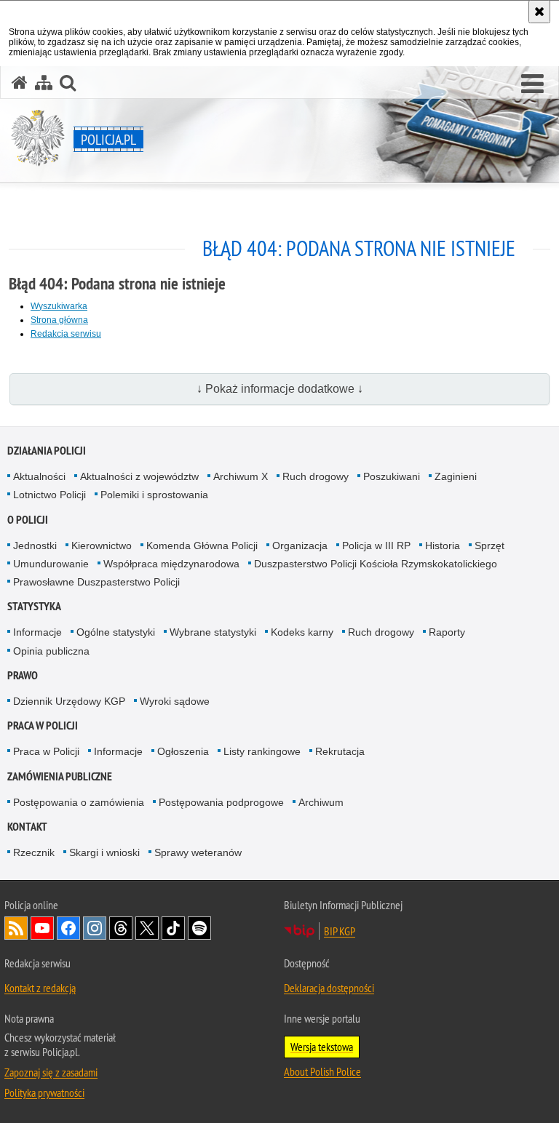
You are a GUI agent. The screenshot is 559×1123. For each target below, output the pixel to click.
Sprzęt (489, 545)
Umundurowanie (51, 564)
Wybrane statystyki (213, 632)
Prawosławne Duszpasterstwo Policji (96, 582)
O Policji (27, 519)
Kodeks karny (302, 632)
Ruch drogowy (315, 476)
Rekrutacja (340, 751)
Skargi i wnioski (104, 852)
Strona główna (59, 320)
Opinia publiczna (51, 651)
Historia (442, 545)
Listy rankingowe (262, 751)
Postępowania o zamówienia (78, 802)
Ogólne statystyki (115, 632)
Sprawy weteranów (198, 852)
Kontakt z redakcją (40, 987)
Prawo (22, 675)
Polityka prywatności (44, 1092)
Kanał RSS (16, 928)
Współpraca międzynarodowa (171, 564)
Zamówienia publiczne (59, 776)
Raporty (447, 632)
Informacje (37, 632)
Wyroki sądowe (175, 701)
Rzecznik (34, 852)
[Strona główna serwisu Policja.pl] (20, 82)
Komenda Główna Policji (202, 545)
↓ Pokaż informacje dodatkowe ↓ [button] (280, 389)
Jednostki (35, 545)
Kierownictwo (101, 545)
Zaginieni (456, 476)
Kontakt (27, 826)
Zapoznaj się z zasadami (51, 1072)
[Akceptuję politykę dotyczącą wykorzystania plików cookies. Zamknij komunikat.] (539, 11)
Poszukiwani (391, 476)
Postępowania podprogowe (221, 802)
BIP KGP (339, 931)
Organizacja (300, 545)
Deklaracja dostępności (329, 987)
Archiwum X (240, 476)
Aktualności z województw (139, 476)
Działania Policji (46, 450)
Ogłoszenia (183, 751)
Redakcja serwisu (66, 334)
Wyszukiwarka (59, 306)
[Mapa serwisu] (43, 82)
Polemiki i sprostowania (154, 494)
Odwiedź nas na (42, 928)
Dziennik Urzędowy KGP (69, 701)
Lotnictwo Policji (49, 494)
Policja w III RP (376, 545)
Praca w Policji (42, 725)
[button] (532, 84)
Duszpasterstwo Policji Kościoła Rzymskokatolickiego (375, 564)
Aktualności (39, 476)
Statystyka (34, 606)
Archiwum (321, 802)
